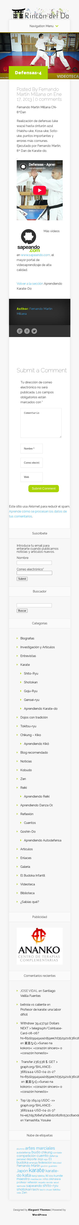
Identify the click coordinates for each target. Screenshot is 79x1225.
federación (45, 1162)
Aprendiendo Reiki (36, 796)
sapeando (34, 1186)
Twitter (34, 331)
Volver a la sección (30, 283)
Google (20, 331)
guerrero (53, 1166)
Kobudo (26, 770)
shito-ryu (50, 1185)
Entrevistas (28, 656)
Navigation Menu (41, 26)
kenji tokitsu (38, 1175)
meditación (36, 1179)
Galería (25, 867)
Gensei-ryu (31, 700)
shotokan (24, 1189)
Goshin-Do (28, 831)
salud (56, 1182)
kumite (58, 1175)
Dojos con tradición (34, 717)
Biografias (27, 638)
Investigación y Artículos (37, 647)
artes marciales (40, 1148)
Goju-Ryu (30, 691)
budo (35, 1152)
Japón (22, 1170)
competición (26, 1156)
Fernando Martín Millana (38, 91)
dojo (40, 1159)
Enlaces (25, 858)
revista (49, 1182)
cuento (43, 1156)
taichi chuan (46, 1189)
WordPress (39, 1214)
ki (47, 1175)
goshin (44, 1166)
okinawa (55, 1179)
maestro (23, 1179)
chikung (46, 1152)
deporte (31, 1159)
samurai (21, 1186)
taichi (36, 1189)
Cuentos (30, 823)
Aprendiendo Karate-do (41, 708)
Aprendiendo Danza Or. (36, 805)
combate (57, 1152)
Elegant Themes (39, 1209)
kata (26, 1175)
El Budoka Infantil (32, 875)
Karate (25, 665)
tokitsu (56, 1189)
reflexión (32, 1182)
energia (33, 1162)
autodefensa (24, 1152)
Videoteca (27, 884)
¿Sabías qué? (29, 902)
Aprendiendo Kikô (36, 744)
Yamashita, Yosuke (37, 1120)
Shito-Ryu (31, 673)
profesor (22, 1182)
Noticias (26, 761)
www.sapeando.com (35, 255)
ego (46, 1159)
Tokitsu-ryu (28, 726)
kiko (51, 1176)
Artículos (26, 849)
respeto (41, 1182)
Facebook (27, 331)
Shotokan (31, 682)
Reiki (23, 787)
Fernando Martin (28, 1166)
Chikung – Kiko (30, 735)
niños (45, 1179)
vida (19, 1192)
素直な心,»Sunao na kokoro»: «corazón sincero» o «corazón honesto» (41, 1048)
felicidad (57, 1163)
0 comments (48, 99)
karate (37, 1170)
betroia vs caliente (33, 1004)
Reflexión (26, 814)
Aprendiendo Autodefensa (42, 840)
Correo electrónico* (30, 569)
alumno (20, 1149)
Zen (23, 779)
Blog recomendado (34, 752)
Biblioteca (27, 893)
